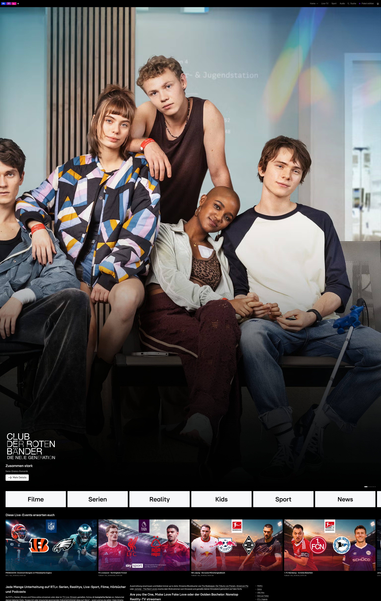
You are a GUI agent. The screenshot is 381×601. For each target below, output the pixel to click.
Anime (259, 589)
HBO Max (260, 592)
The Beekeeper (208, 586)
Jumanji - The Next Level (145, 589)
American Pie (242, 586)
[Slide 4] (371, 486)
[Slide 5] (373, 486)
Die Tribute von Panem (226, 586)
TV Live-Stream (69, 597)
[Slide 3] (370, 486)
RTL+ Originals (262, 599)
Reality (260, 586)
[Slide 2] (368, 486)
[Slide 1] (366, 486)
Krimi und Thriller (263, 596)
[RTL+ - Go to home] (10, 3)
